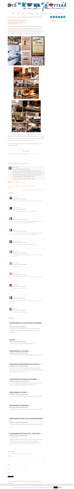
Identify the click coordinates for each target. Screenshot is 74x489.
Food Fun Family (37, 5)
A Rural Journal (15, 262)
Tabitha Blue (15, 284)
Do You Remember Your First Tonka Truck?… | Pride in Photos (24, 433)
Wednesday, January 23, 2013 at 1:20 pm (20, 209)
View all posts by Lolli (18, 178)
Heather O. (15, 273)
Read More (60, 487)
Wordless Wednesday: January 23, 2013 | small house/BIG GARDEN (25, 418)
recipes (20, 174)
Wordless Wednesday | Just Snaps (17, 392)
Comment (9, 455)
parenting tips (35, 174)
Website (9, 472)
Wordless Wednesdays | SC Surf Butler (18, 351)
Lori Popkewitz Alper (16, 207)
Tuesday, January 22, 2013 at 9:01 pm (19, 286)
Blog (25, 178)
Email (9, 468)
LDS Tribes (12, 339)
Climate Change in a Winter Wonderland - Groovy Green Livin (24, 364)
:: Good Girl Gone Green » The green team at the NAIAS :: (23, 379)
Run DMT (14, 197)
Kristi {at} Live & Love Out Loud (18, 296)
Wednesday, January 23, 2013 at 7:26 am (20, 264)
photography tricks (27, 174)
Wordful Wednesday (16, 182)
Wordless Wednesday (16, 181)
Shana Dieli (15, 251)
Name (9, 464)
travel (12, 182)
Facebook (33, 178)
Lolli (13, 217)
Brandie (14, 308)
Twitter (28, 178)
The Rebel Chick (26, 28)
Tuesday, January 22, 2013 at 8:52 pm (19, 298)
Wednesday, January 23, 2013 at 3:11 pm (20, 198)
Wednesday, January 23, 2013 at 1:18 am (20, 274)
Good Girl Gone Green (16, 240)
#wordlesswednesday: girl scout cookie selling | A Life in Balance (25, 323)
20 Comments (20, 23)
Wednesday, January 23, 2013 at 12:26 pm (20, 219)
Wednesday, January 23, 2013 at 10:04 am (20, 252)
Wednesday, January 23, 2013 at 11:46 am (20, 242)
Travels (12, 181)
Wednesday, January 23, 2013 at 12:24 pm (20, 230)
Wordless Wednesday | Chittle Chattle (18, 405)
